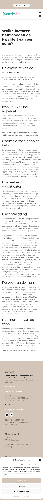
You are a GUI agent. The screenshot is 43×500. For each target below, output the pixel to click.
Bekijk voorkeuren (21, 492)
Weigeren (21, 486)
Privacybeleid (25, 496)
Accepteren (21, 481)
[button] (40, 460)
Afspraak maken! (21, 5)
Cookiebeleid (16, 496)
